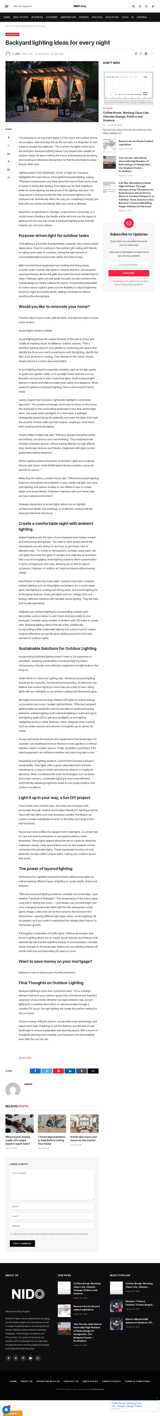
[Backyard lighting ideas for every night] (52, 91)
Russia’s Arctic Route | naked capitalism (136, 143)
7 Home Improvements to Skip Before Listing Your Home (51, 1140)
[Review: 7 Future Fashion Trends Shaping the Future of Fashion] (116, 1305)
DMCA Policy (90, 1381)
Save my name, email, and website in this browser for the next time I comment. (50, 1234)
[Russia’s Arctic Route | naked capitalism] (109, 145)
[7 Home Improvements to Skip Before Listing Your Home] (52, 1123)
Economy (52, 17)
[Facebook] (8, 137)
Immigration (68, 17)
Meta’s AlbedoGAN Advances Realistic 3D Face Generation (139, 1321)
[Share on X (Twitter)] (141, 53)
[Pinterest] (8, 161)
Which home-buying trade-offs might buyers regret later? (17, 1140)
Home (7, 17)
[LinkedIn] (8, 153)
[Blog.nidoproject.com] (80, 6)
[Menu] (6, 6)
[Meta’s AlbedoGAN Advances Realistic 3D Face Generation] (116, 1323)
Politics (97, 17)
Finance (84, 17)
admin (17, 54)
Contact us (71, 1381)
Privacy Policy (127, 284)
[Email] (8, 169)
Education (112, 17)
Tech (125, 17)
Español (142, 17)
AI (132, 17)
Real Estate (20, 17)
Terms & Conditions (137, 1381)
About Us (26, 1381)
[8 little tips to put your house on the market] (84, 1123)
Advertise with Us (48, 1381)
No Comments (43, 54)
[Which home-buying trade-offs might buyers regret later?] (19, 1123)
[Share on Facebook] (136, 53)
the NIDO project (97, 1389)
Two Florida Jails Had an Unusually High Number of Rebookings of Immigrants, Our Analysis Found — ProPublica (134, 164)
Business (37, 17)
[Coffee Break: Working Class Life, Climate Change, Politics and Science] (129, 87)
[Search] (133, 6)
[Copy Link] (8, 177)
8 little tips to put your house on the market (83, 1138)
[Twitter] (8, 145)
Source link (25, 1057)
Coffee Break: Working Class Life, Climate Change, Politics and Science (126, 116)
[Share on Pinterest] (146, 53)
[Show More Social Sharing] (152, 53)
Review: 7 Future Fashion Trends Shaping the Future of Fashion (140, 1303)
